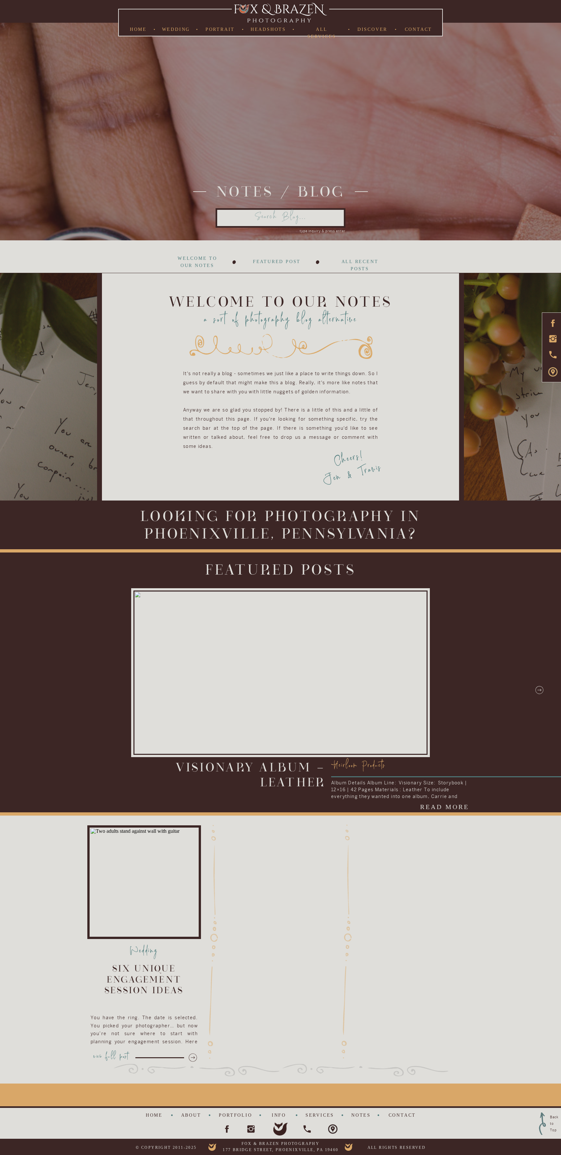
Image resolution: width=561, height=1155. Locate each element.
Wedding (144, 952)
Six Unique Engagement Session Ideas (144, 979)
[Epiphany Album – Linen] (280, 672)
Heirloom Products (358, 766)
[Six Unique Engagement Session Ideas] (193, 1057)
